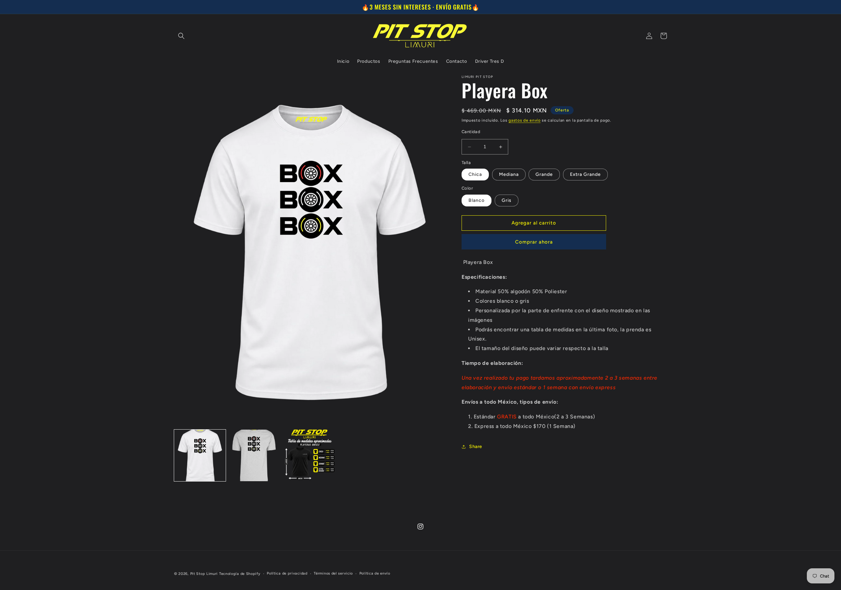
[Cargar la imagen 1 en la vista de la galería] (200, 455)
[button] (181, 36)
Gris (506, 200)
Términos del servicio (333, 573)
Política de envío (374, 573)
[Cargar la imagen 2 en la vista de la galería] (255, 455)
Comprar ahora (534, 242)
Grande (544, 174)
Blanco (476, 200)
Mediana (509, 174)
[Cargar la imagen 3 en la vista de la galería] (309, 455)
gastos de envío (525, 120)
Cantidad (471, 132)
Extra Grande (585, 174)
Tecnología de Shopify (240, 574)
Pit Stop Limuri (204, 574)
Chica (475, 174)
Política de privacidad (287, 573)
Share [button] (475, 446)
